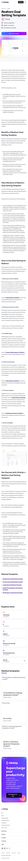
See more (4, 673)
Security (8, 852)
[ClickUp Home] (5, 2)
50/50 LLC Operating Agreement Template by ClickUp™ (11, 744)
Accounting (7, 718)
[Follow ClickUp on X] (9, 848)
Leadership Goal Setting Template (12, 585)
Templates (3, 8)
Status (2, 852)
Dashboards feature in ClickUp (14, 413)
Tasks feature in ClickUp (12, 381)
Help (2, 844)
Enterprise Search (6, 825)
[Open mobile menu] (25, 2)
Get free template (14, 33)
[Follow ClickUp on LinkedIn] (2, 848)
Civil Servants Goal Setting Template (13, 582)
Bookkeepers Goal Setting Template (13, 579)
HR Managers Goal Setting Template (13, 592)
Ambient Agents (5, 820)
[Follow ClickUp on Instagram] (7, 848)
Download (3, 831)
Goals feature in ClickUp (12, 297)
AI (1, 812)
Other (8, 8)
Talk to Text (4, 827)
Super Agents (5, 818)
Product (3, 834)
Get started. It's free (12, 795)
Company (3, 841)
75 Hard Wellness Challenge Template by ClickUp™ (12, 694)
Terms (18, 852)
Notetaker (4, 822)
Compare (3, 837)
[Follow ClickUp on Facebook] (5, 848)
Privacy (14, 852)
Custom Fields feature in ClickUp (15, 352)
